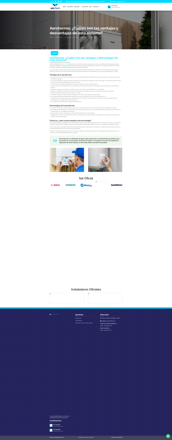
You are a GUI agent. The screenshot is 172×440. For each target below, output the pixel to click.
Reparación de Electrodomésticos (84, 323)
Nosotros (70, 6)
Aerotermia (53, 62)
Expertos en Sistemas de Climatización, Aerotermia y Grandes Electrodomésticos (85, 1)
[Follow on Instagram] (61, 1)
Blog (90, 6)
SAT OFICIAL (85, 6)
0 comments (67, 62)
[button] (168, 436)
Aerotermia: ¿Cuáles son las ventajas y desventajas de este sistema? (77, 37)
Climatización (59, 62)
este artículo (65, 64)
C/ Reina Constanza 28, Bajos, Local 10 (110, 318)
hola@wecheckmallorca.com (118, 1)
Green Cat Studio (89, 437)
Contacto (96, 6)
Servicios (76, 6)
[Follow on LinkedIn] (58, 1)
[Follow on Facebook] (56, 1)
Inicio (64, 6)
